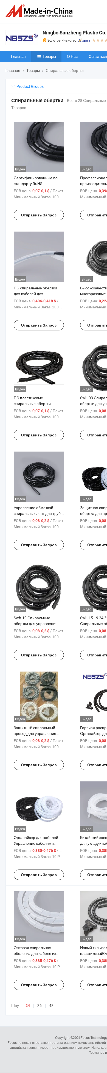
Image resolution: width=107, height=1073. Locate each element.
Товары (49, 56)
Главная (18, 56)
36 (39, 1005)
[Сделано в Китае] (40, 10)
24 (28, 1005)
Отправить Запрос (39, 215)
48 (51, 1005)
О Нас (72, 56)
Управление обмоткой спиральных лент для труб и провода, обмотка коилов (39, 513)
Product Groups (30, 86)
